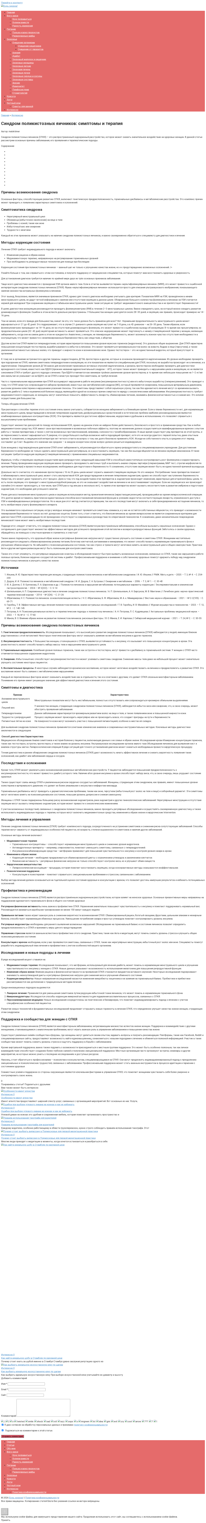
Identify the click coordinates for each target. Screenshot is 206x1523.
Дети (9, 99)
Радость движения (22, 25)
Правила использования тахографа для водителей (27, 1124)
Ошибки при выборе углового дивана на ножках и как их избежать (36, 1111)
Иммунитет (18, 86)
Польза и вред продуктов (26, 32)
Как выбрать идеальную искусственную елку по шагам (31, 1371)
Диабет (16, 56)
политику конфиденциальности (90, 1425)
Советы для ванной (22, 106)
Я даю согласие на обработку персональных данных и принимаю (55, 1425)
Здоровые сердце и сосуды (27, 76)
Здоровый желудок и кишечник (29, 59)
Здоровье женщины (23, 62)
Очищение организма (23, 42)
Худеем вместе (20, 22)
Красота (11, 96)
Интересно (12, 109)
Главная (11, 12)
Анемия (16, 52)
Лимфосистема (20, 89)
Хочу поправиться (22, 19)
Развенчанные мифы (23, 36)
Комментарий (8, 1416)
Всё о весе (12, 15)
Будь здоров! (16, 1497)
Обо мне (11, 1448)
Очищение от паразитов (30, 49)
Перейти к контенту (12, 2)
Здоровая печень (21, 69)
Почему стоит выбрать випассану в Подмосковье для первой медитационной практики (48, 1138)
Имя (4, 1384)
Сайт (3, 1395)
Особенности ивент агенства (17, 1097)
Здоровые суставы (22, 79)
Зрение (16, 83)
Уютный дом (13, 103)
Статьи (10, 1445)
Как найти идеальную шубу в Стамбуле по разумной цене (31, 1358)
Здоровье (12, 39)
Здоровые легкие (21, 66)
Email (4, 1389)
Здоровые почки (21, 73)
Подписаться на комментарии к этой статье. (29, 1430)
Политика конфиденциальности (29, 1492)
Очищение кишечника (29, 46)
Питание (11, 29)
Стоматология (19, 93)
